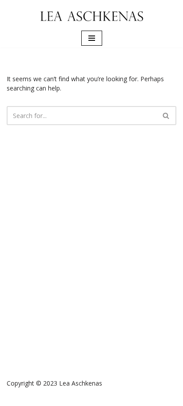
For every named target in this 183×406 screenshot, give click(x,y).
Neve (54, 398)
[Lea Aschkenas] (91, 14)
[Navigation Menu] (91, 38)
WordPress (120, 398)
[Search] (166, 115)
